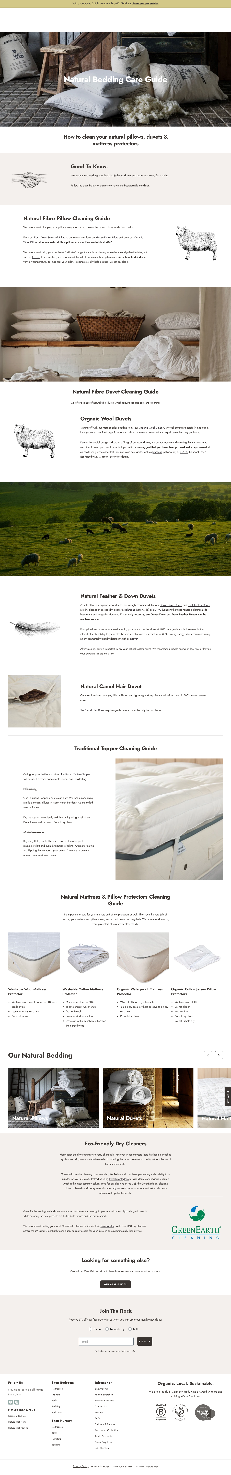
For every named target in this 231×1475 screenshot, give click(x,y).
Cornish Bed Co (17, 1416)
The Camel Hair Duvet (92, 710)
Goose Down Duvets (171, 605)
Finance (99, 1412)
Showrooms (101, 1388)
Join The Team (102, 1448)
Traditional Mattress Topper (75, 774)
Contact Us (101, 1406)
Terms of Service (100, 1466)
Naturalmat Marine (18, 1427)
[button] (219, 1055)
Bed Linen (57, 1412)
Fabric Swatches (104, 1394)
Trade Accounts (103, 1436)
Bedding (56, 1406)
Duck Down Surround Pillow (49, 237)
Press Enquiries (103, 1442)
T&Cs (133, 1351)
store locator (107, 1226)
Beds (54, 1400)
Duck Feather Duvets (199, 605)
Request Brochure (104, 1400)
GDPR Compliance (122, 1466)
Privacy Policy (80, 1466)
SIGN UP (145, 1341)
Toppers (56, 1394)
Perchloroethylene (119, 1179)
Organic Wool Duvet (150, 428)
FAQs (98, 1418)
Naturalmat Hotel (17, 1421)
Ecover (36, 257)
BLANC (184, 452)
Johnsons (157, 452)
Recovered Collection (106, 1430)
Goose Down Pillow (107, 237)
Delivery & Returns (105, 1424)
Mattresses (57, 1388)
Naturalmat (152, 1466)
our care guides (115, 1284)
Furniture (56, 1438)
